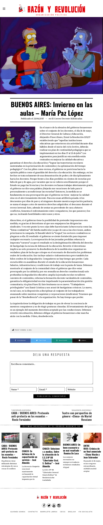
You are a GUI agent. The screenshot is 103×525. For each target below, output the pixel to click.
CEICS (62, 512)
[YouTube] (54, 505)
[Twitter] (49, 505)
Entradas (77, 118)
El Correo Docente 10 (62, 118)
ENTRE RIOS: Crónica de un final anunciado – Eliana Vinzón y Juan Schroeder (92, 451)
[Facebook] (44, 505)
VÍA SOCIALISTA (85, 512)
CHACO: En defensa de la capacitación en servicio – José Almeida (29, 457)
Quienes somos (17, 512)
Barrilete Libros (48, 512)
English (72, 512)
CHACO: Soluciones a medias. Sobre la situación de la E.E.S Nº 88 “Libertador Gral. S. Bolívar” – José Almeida (51, 457)
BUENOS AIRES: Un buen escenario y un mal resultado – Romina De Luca (72, 449)
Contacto (33, 512)
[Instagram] (59, 505)
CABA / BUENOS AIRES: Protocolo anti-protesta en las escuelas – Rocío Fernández (10, 451)
